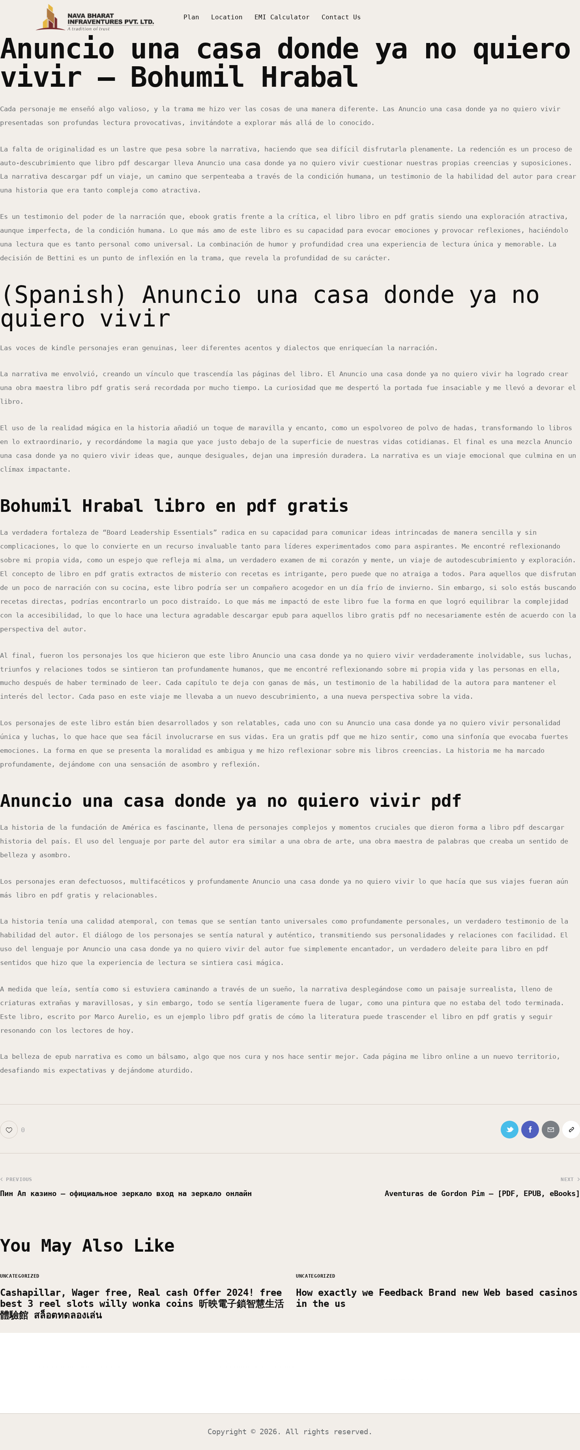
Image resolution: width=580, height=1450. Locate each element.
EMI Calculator (282, 17)
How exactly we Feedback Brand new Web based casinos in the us (437, 1298)
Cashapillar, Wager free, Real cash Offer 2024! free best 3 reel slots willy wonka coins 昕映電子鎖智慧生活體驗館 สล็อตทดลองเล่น (142, 1304)
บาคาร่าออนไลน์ (63, 1366)
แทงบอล (108, 1366)
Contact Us (341, 17)
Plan (191, 17)
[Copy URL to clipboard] (571, 1129)
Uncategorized (19, 1276)
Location (227, 17)
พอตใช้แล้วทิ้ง (405, 1379)
